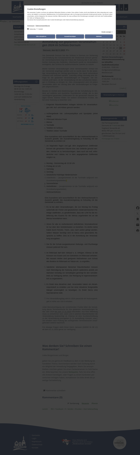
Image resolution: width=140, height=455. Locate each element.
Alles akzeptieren (41, 36)
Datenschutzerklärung (43, 25)
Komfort (40, 29)
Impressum (31, 25)
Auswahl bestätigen (70, 36)
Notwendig (32, 29)
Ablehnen (99, 36)
